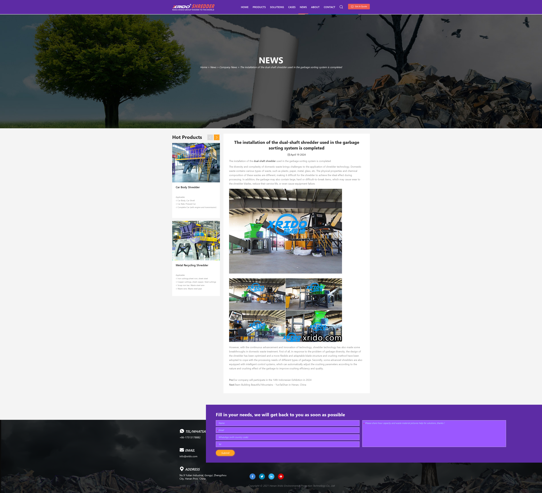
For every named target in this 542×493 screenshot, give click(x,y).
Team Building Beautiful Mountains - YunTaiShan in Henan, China (270, 384)
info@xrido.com (188, 456)
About (315, 7)
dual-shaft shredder (265, 161)
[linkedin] (271, 476)
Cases (292, 7)
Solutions (277, 7)
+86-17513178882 (190, 437)
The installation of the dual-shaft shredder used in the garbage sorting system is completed (291, 67)
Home (244, 7)
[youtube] (281, 476)
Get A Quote (360, 6)
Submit (225, 453)
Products (259, 7)
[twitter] (262, 476)
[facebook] (252, 476)
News (303, 7)
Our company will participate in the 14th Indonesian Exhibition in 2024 (272, 380)
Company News (228, 67)
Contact (329, 7)
